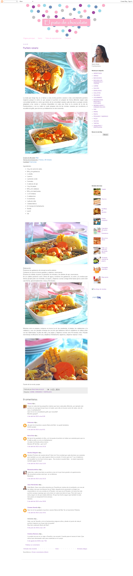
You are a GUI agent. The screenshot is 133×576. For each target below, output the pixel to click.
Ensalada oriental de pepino (105, 259)
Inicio (57, 549)
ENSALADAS (98, 90)
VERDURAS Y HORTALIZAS (43, 392)
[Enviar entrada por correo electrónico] (48, 389)
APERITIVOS (98, 73)
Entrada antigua (82, 549)
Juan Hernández (32, 484)
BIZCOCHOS (98, 78)
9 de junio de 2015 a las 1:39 (36, 527)
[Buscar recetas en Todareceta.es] (99, 289)
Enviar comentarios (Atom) (40, 552)
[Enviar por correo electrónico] (51, 389)
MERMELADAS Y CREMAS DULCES (99, 106)
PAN (95, 109)
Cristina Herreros (33, 534)
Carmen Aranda (32, 507)
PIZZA (95, 118)
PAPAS (96, 111)
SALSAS (96, 121)
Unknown (30, 422)
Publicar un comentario (33, 545)
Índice (40, 38)
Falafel (104, 189)
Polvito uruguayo (104, 219)
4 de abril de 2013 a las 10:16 (36, 446)
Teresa (29, 403)
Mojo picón (105, 277)
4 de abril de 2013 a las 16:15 (36, 478)
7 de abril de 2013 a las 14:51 (36, 512)
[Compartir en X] (55, 389)
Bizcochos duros (105, 239)
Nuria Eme (30, 435)
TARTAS (96, 123)
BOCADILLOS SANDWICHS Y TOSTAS (98, 82)
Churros (104, 199)
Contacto (68, 38)
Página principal (29, 38)
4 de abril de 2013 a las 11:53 (36, 463)
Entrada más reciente (30, 549)
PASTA (96, 114)
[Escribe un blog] (53, 389)
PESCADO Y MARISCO (101, 116)
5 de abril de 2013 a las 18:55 (36, 501)
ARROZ (96, 75)
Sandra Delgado (32, 452)
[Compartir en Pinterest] (59, 389)
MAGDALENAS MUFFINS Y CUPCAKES (98, 101)
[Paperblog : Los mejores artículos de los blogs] (96, 298)
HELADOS (97, 95)
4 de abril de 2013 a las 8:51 (36, 429)
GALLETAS (97, 93)
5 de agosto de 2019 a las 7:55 (37, 541)
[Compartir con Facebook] (57, 389)
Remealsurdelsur (33, 469)
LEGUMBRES (98, 97)
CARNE (32, 392)
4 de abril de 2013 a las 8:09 (36, 416)
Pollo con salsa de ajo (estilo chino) (104, 250)
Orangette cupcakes (105, 268)
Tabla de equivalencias (53, 38)
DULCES (96, 88)
